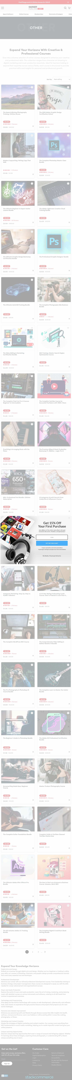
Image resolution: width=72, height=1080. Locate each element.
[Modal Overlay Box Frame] (36, 540)
